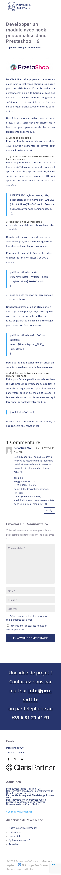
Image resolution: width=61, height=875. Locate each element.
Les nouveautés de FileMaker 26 (23, 788)
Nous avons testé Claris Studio (22, 803)
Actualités (14, 844)
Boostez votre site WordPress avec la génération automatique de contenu (26, 800)
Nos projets (15, 835)
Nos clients (14, 831)
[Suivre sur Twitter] (15, 759)
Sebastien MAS (23, 448)
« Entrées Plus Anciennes (19, 811)
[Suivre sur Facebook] (8, 759)
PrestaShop (24, 79)
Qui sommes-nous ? (19, 839)
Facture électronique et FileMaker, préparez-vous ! (30, 796)
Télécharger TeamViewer (35, 865)
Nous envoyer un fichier (20, 868)
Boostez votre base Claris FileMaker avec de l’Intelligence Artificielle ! (29, 791)
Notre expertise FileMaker (23, 827)
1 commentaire (33, 47)
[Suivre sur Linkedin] (21, 759)
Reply (49, 510)
